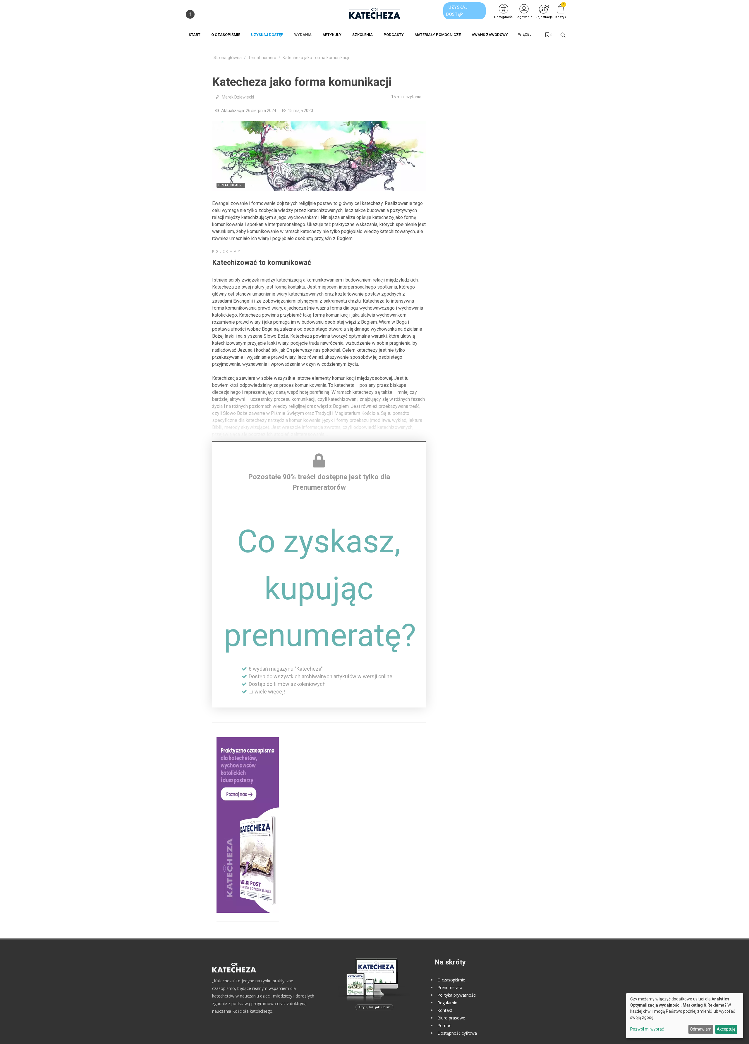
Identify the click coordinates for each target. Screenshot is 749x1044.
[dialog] (684, 1015)
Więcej (524, 34)
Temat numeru (262, 57)
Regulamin (447, 1002)
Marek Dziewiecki (238, 97)
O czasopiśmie (451, 980)
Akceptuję (726, 1029)
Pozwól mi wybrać (647, 1029)
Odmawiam (701, 1029)
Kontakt (444, 1010)
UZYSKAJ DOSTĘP (457, 11)
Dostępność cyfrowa (457, 1033)
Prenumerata (449, 987)
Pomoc (444, 1025)
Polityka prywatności (456, 995)
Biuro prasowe (451, 1018)
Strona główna (228, 57)
